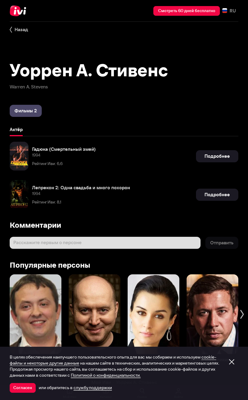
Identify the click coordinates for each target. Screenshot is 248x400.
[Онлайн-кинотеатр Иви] (20, 11)
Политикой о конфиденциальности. (106, 375)
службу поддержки (92, 387)
